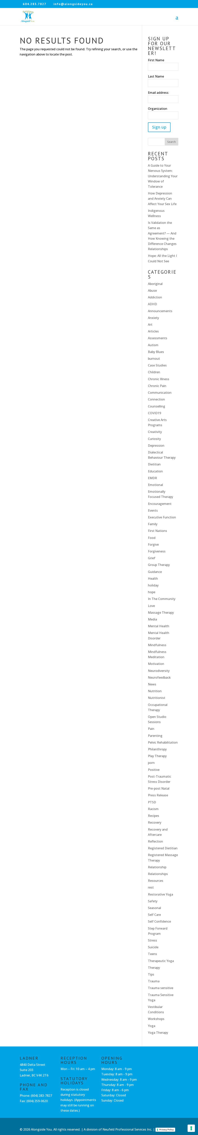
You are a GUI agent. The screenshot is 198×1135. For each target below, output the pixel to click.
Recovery (154, 822)
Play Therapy (157, 756)
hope (151, 592)
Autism (153, 345)
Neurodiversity (159, 671)
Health (153, 578)
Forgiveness (157, 551)
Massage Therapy (161, 612)
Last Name (156, 76)
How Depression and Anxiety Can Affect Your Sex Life (162, 198)
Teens (152, 954)
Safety (152, 901)
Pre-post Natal (158, 788)
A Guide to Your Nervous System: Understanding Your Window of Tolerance (163, 176)
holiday (153, 585)
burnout (154, 358)
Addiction (155, 297)
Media (152, 619)
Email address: (158, 92)
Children (154, 372)
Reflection (155, 841)
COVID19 (154, 413)
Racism (153, 809)
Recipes (153, 816)
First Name (156, 60)
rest (151, 887)
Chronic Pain (157, 386)
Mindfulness (157, 645)
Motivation (156, 664)
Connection (156, 399)
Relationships (158, 874)
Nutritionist (156, 698)
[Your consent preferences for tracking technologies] (191, 1128)
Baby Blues (156, 352)
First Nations (157, 531)
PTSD (152, 802)
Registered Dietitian (163, 848)
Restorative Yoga (160, 894)
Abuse (152, 290)
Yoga (151, 1026)
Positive (154, 770)
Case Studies (157, 365)
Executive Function (162, 517)
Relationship (157, 867)
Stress (152, 940)
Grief (151, 558)
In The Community (161, 599)
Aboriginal (155, 284)
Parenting (155, 736)
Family (152, 524)
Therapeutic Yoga (161, 961)
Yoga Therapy (158, 1032)
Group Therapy (159, 565)
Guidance (155, 572)
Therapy (154, 967)
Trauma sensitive (160, 988)
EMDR (152, 478)
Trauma (154, 981)
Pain (151, 729)
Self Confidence (159, 921)
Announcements (160, 311)
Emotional (155, 485)
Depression (156, 445)
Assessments (157, 338)
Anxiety (153, 318)
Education (155, 471)
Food (151, 538)
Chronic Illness (158, 379)
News (152, 684)
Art (150, 324)
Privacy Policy (166, 1129)
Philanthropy (157, 749)
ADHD (152, 304)
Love (151, 606)
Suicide (153, 947)
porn (151, 763)
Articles (153, 331)
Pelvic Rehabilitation (163, 742)
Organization (157, 109)
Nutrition (155, 691)
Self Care (154, 915)
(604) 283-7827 (41, 1095)
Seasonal (154, 908)
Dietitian (154, 464)
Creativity (155, 432)
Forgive (153, 544)
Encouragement (160, 504)
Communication (160, 392)
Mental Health (158, 626)
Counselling (156, 406)
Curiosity (154, 439)
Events (153, 510)
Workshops (156, 1019)
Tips (151, 974)
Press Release (158, 795)
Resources (155, 881)
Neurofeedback (159, 677)
